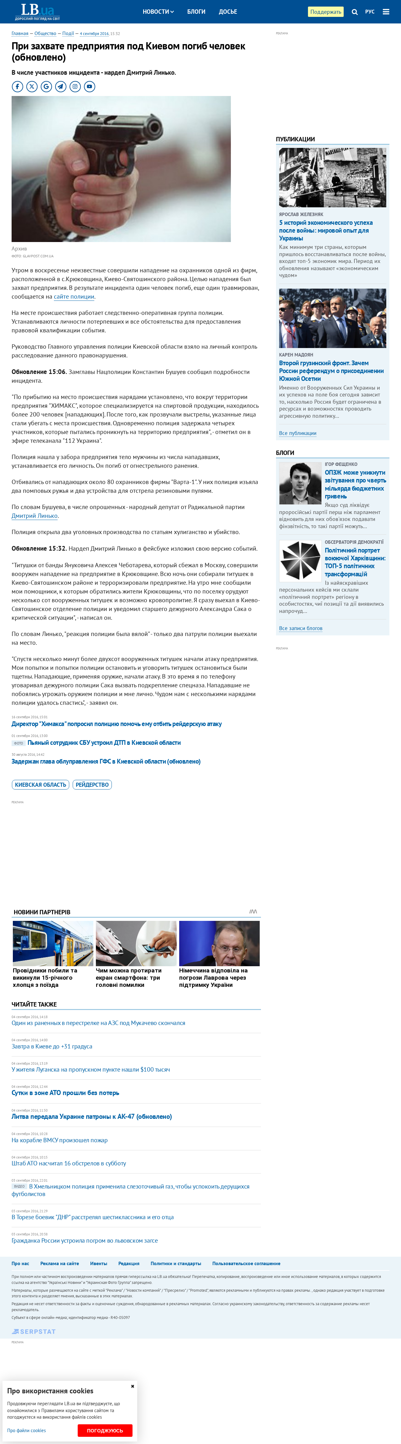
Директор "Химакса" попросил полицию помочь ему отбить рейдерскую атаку (116, 723)
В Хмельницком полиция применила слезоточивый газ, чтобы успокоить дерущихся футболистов (131, 1190)
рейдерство (92, 784)
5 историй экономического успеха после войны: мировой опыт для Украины (325, 230)
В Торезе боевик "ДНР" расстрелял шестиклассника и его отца (93, 1217)
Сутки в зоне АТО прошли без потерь (65, 1092)
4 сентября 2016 (94, 33)
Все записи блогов (300, 628)
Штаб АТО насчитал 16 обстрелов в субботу (69, 1163)
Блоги (196, 11)
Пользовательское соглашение (246, 1263)
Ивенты (98, 1263)
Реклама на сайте (59, 1263)
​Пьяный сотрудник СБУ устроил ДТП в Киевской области (97, 742)
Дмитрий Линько (35, 516)
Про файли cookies (26, 1430)
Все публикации (297, 433)
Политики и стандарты (176, 1263)
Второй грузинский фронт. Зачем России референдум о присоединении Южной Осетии (331, 371)
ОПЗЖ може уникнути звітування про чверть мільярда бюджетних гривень (355, 484)
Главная (20, 33)
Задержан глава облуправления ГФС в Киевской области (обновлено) (106, 761)
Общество (45, 33)
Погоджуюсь (105, 1430)
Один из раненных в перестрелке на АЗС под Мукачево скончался (98, 1023)
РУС (370, 11)
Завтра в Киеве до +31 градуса (52, 1046)
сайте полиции (74, 296)
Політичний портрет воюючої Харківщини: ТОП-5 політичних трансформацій (355, 562)
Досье (228, 11)
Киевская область (40, 784)
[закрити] (132, 1386)
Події (68, 33)
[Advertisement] (136, 849)
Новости (156, 11)
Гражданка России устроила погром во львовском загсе (85, 1240)
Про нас (20, 1263)
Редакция (128, 1263)
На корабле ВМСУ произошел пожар (60, 1140)
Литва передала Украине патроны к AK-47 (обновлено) (92, 1116)
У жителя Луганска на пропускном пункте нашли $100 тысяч (91, 1069)
